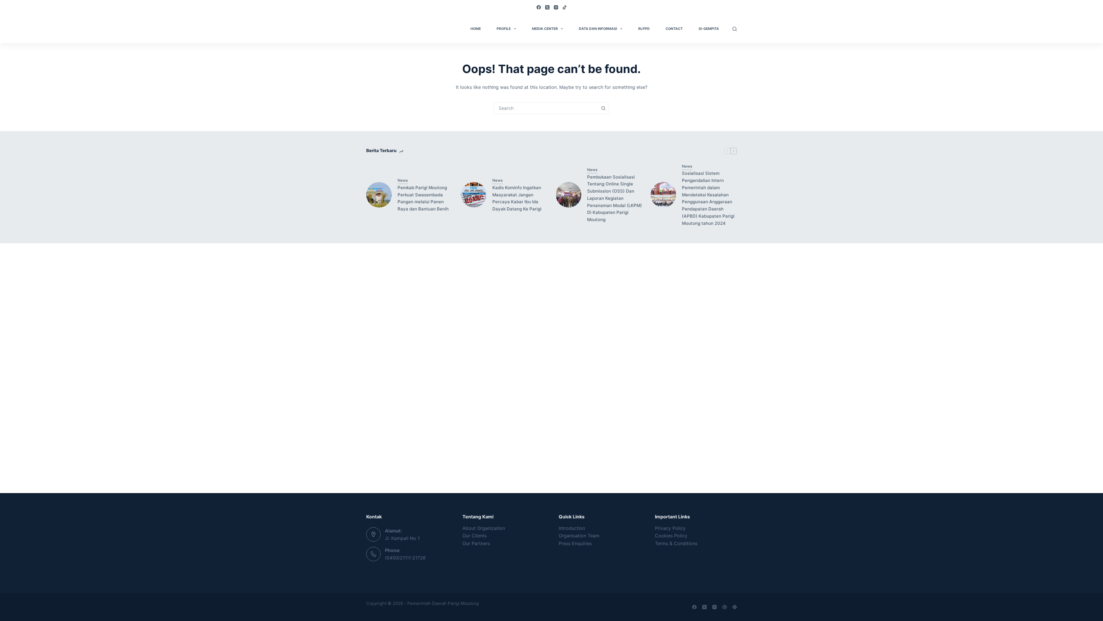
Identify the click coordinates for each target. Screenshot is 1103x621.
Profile (504, 28)
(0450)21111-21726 (405, 558)
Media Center (545, 28)
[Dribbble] (724, 607)
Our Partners (476, 543)
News (403, 180)
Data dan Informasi (598, 28)
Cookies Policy (671, 535)
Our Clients (474, 535)
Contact (674, 28)
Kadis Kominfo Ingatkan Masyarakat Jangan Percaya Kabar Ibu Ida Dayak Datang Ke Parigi (516, 198)
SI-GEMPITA (709, 28)
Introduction (572, 528)
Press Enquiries (575, 543)
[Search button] (603, 108)
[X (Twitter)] (547, 7)
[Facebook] (539, 7)
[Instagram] (556, 7)
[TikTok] (564, 7)
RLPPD (644, 28)
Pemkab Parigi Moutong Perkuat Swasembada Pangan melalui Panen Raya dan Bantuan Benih (423, 198)
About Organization (483, 528)
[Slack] (734, 607)
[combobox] (546, 108)
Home (475, 28)
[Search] (734, 29)
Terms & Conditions (676, 543)
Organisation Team (579, 535)
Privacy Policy (670, 528)
